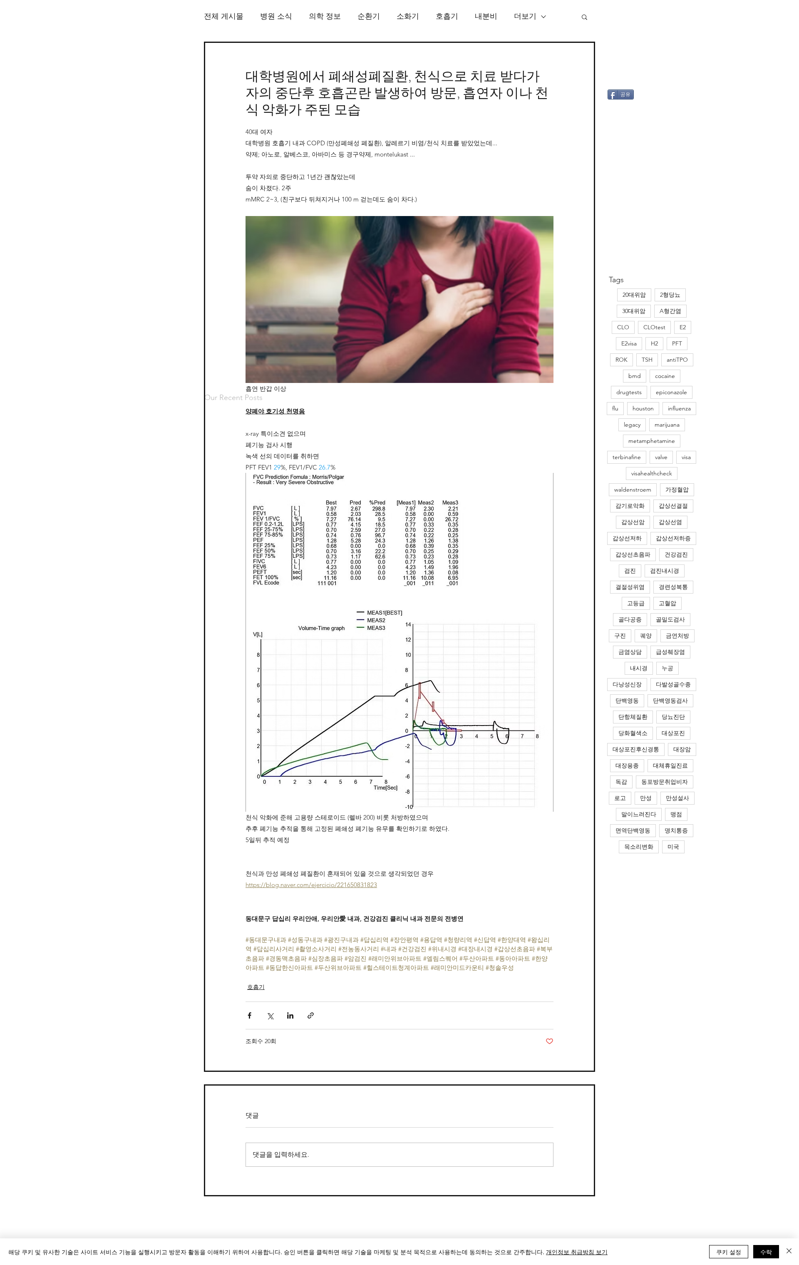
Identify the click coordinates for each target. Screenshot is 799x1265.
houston (643, 408)
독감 (621, 781)
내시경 (639, 668)
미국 (673, 846)
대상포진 (673, 733)
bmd (634, 376)
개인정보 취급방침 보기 (577, 1252)
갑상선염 (670, 522)
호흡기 (447, 16)
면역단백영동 (632, 830)
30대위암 (633, 311)
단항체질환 (633, 717)
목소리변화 (638, 846)
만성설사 (677, 798)
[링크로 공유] (311, 1015)
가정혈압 (677, 489)
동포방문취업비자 (664, 781)
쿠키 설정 (728, 1252)
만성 (646, 798)
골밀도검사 (670, 619)
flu (615, 408)
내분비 (486, 16)
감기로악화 (630, 505)
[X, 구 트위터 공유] (270, 1015)
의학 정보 (325, 16)
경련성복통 (673, 587)
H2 (654, 343)
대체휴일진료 (670, 765)
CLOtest (654, 327)
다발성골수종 (673, 684)
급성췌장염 (670, 652)
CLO (623, 327)
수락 (766, 1252)
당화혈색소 (633, 733)
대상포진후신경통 (636, 749)
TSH (647, 359)
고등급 (636, 603)
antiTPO (677, 359)
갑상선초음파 (632, 554)
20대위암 (634, 294)
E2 (683, 327)
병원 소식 (276, 16)
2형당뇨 (670, 294)
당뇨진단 (673, 717)
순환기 (368, 16)
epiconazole (671, 392)
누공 (667, 668)
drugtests (629, 392)
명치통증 (676, 830)
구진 (620, 635)
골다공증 (630, 619)
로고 (620, 798)
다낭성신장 (627, 684)
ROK (621, 359)
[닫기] (789, 1251)
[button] (584, 16)
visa (686, 457)
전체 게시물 (223, 16)
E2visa (629, 343)
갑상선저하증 (673, 538)
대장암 (682, 749)
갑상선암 (633, 522)
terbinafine (627, 457)
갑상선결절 (673, 505)
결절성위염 (630, 587)
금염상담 (630, 652)
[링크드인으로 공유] (290, 1015)
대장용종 (627, 765)
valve (661, 457)
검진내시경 (664, 570)
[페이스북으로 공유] (249, 1015)
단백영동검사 (670, 700)
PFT (677, 343)
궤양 (646, 635)
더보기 (525, 16)
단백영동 (627, 700)
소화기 (408, 16)
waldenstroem (632, 489)
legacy (632, 424)
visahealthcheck (651, 473)
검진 (630, 570)
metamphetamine (651, 441)
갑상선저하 (627, 538)
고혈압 (667, 603)
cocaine (665, 376)
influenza (679, 408)
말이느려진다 (638, 814)
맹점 (676, 814)
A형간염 (670, 311)
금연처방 (677, 635)
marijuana (667, 424)
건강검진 (676, 554)
